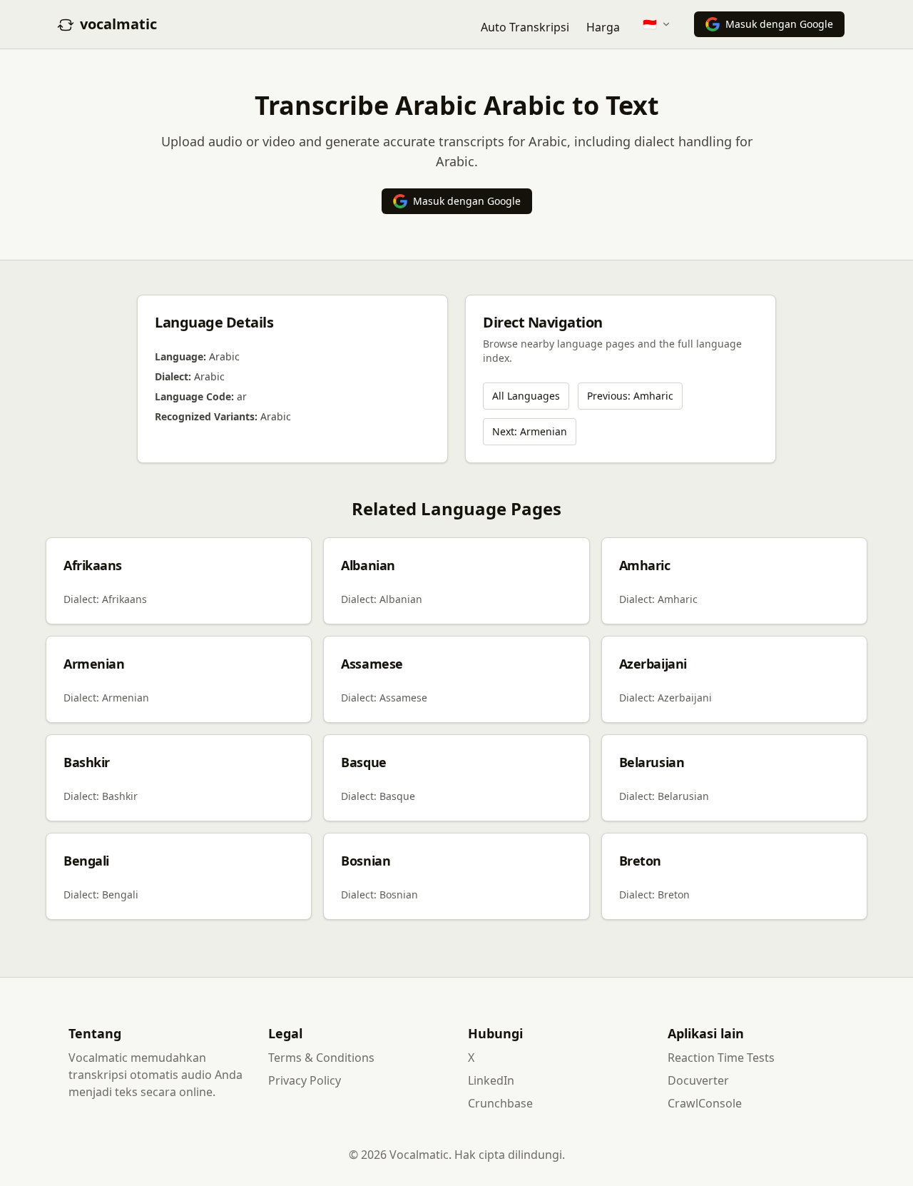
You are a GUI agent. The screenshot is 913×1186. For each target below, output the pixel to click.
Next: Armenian (529, 431)
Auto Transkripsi (525, 27)
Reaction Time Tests (721, 1057)
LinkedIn (491, 1080)
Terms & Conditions (321, 1057)
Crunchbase (500, 1103)
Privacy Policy (304, 1080)
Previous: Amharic (630, 395)
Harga (603, 27)
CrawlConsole (705, 1103)
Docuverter (698, 1080)
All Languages (526, 395)
